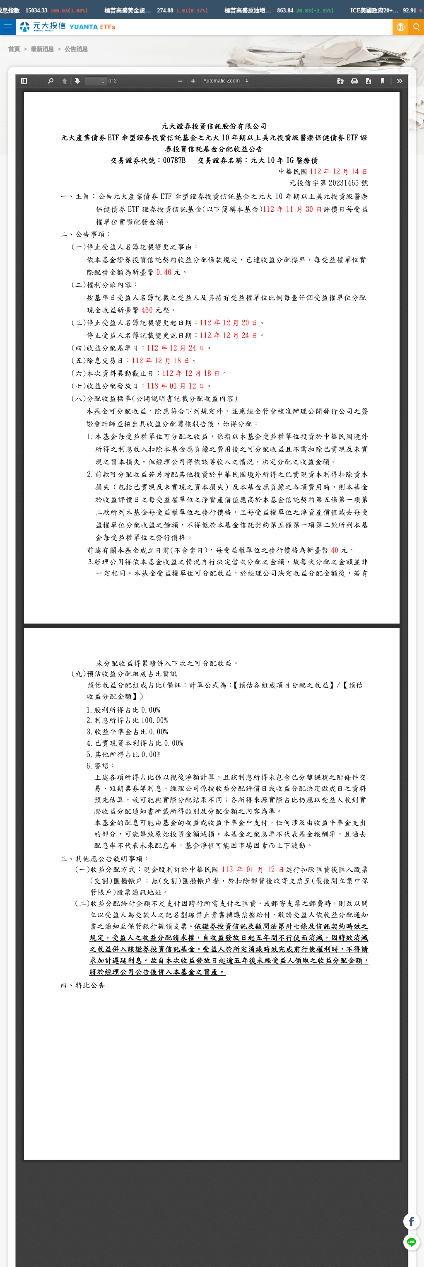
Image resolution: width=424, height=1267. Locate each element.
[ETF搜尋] (416, 27)
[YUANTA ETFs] (92, 27)
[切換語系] (400, 27)
